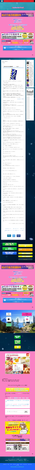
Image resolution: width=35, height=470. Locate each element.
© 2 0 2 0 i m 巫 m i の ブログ (17, 466)
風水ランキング (22, 228)
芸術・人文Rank (26, 325)
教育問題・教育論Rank (27, 327)
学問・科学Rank (26, 323)
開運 (15, 30)
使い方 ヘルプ (25, 420)
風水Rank (27, 326)
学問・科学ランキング (8, 228)
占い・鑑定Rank (26, 330)
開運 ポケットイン (18, 22)
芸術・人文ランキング (16, 228)
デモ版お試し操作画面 (16, 420)
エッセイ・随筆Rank (26, 329)
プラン (9, 420)
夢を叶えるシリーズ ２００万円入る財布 (18, 24)
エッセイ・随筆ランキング (16, 230)
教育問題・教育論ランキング (8, 230)
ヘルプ (19, 393)
